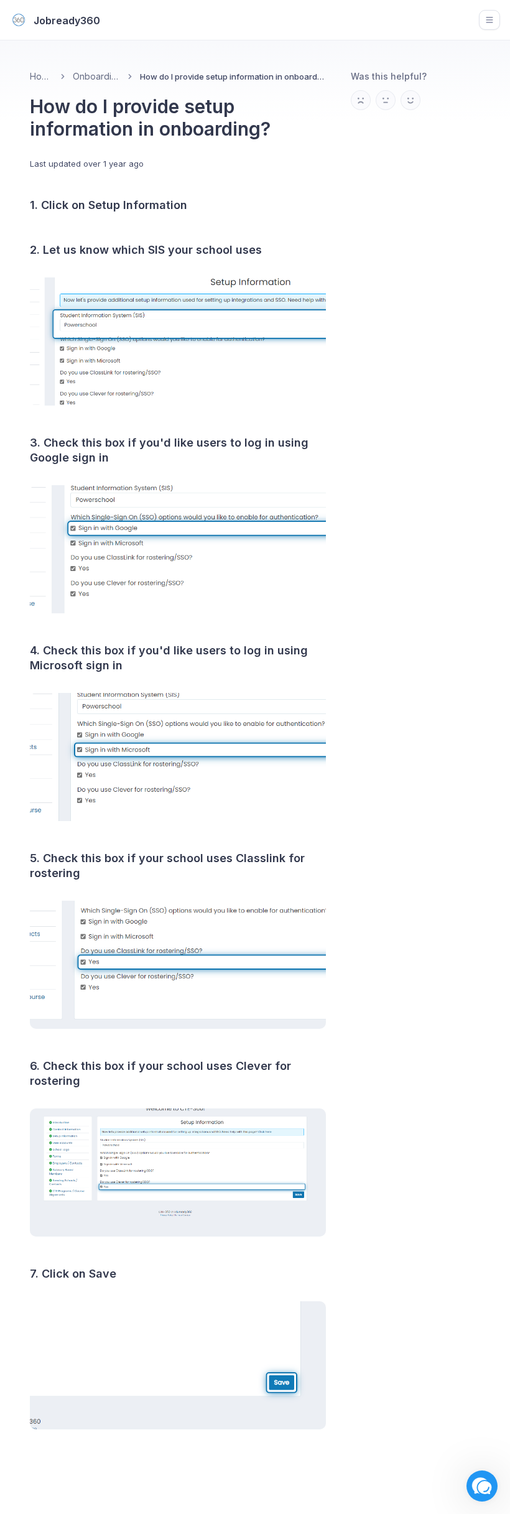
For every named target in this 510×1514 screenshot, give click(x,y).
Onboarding (96, 76)
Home (41, 76)
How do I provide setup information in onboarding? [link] (233, 76)
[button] (482, 1486)
